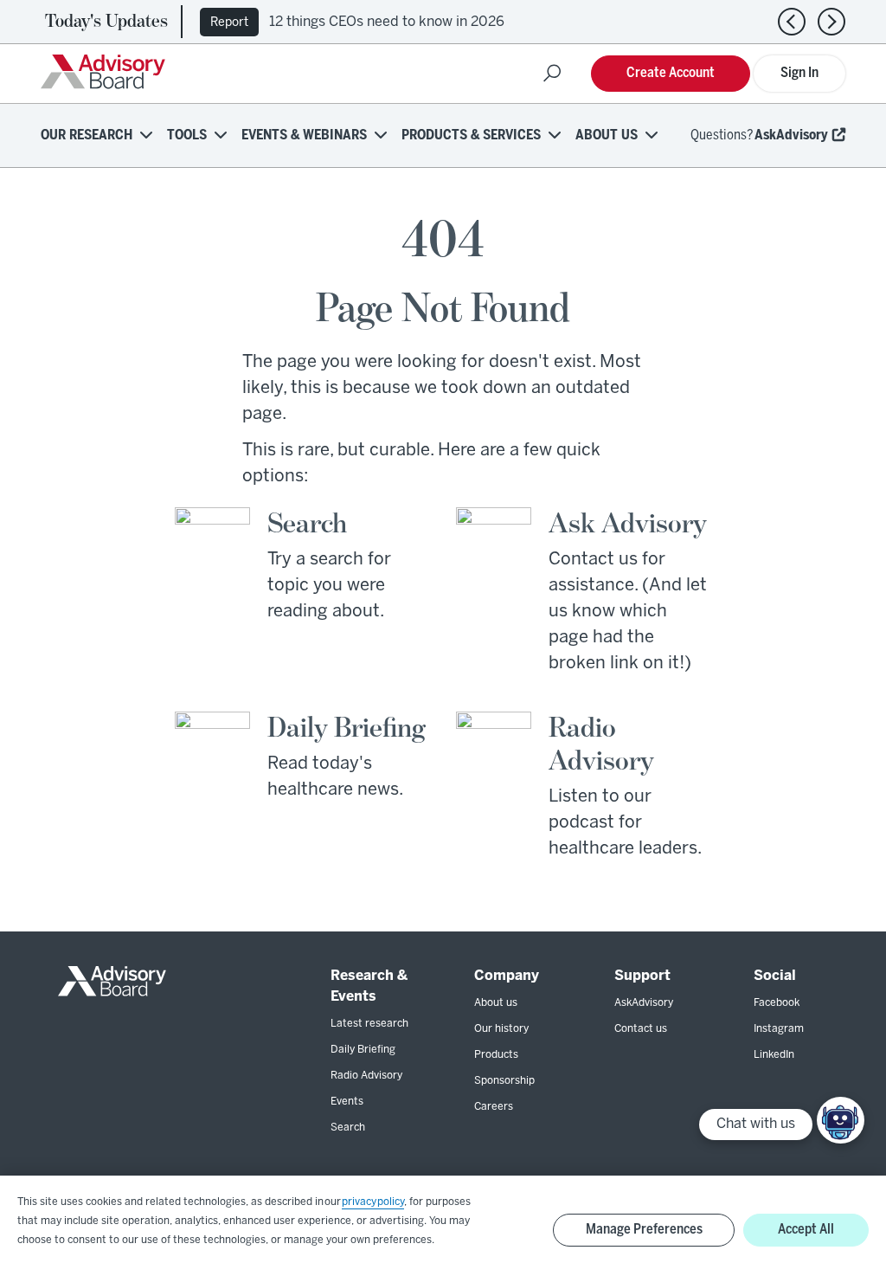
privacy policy (373, 1202)
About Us (606, 135)
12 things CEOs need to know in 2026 (386, 22)
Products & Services (471, 135)
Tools (187, 135)
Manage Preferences (644, 1229)
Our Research (86, 135)
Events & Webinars (304, 135)
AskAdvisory (791, 135)
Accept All (806, 1229)
